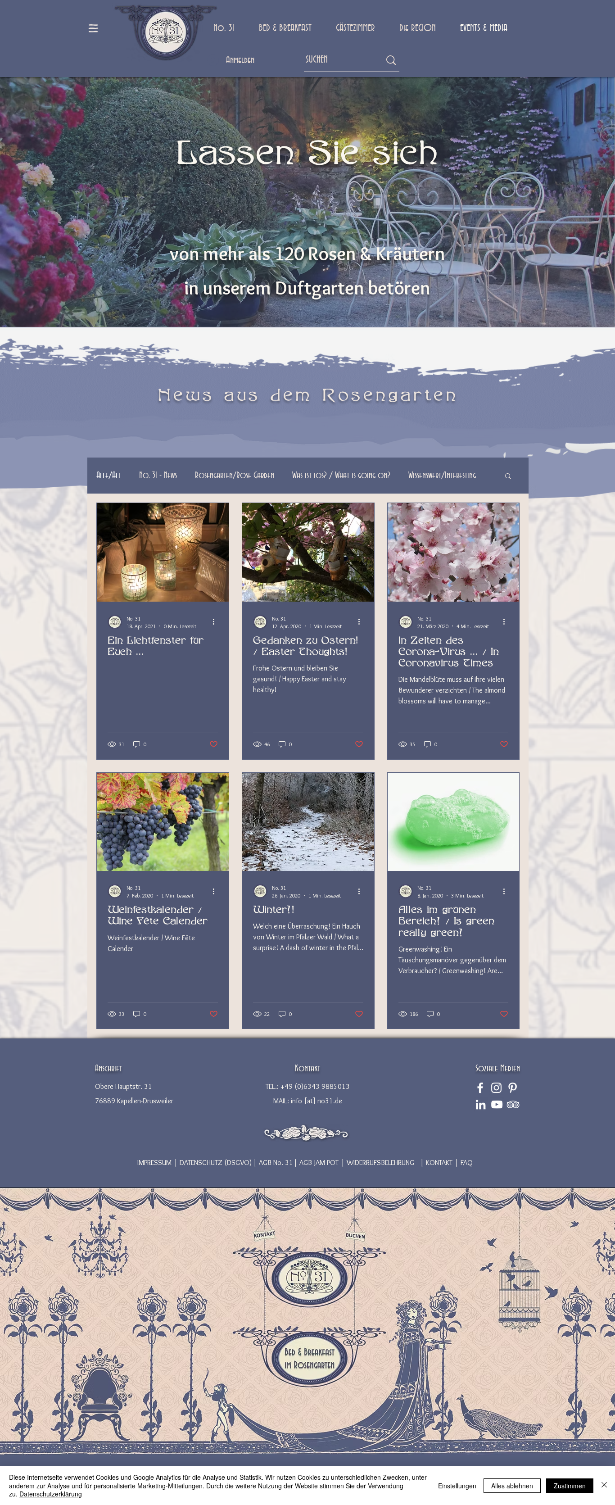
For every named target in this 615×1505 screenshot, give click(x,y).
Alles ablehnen (512, 1485)
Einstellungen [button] (457, 1485)
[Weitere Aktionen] (216, 622)
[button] (508, 476)
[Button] (264, 1234)
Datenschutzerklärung (50, 1493)
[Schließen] (604, 1485)
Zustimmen (570, 1485)
